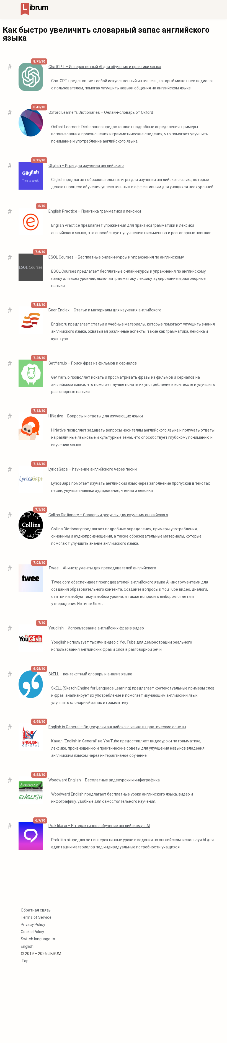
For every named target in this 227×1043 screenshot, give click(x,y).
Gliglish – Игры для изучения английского (86, 165)
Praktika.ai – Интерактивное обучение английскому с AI (99, 825)
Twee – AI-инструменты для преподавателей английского (102, 568)
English (27, 946)
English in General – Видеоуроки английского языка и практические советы (117, 727)
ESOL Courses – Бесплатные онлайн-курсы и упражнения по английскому (116, 257)
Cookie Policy (32, 932)
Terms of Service (36, 917)
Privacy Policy (33, 924)
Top (25, 961)
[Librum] (34, 8)
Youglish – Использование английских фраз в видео (96, 628)
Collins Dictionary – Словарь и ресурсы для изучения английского (108, 515)
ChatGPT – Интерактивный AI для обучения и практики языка (104, 66)
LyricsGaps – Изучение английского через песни (92, 469)
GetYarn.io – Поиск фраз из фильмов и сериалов (92, 363)
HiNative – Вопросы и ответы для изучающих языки (95, 416)
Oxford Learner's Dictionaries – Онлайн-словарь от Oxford (100, 112)
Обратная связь (36, 910)
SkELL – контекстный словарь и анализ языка (90, 674)
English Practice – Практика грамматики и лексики (94, 211)
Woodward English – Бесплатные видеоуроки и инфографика (104, 780)
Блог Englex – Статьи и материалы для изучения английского (104, 310)
